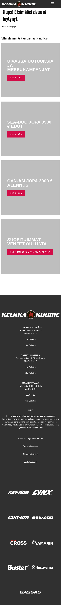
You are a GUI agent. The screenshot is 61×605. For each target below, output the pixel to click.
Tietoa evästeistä (30, 454)
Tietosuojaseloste (30, 446)
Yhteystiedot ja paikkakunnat (30, 438)
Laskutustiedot (30, 462)
